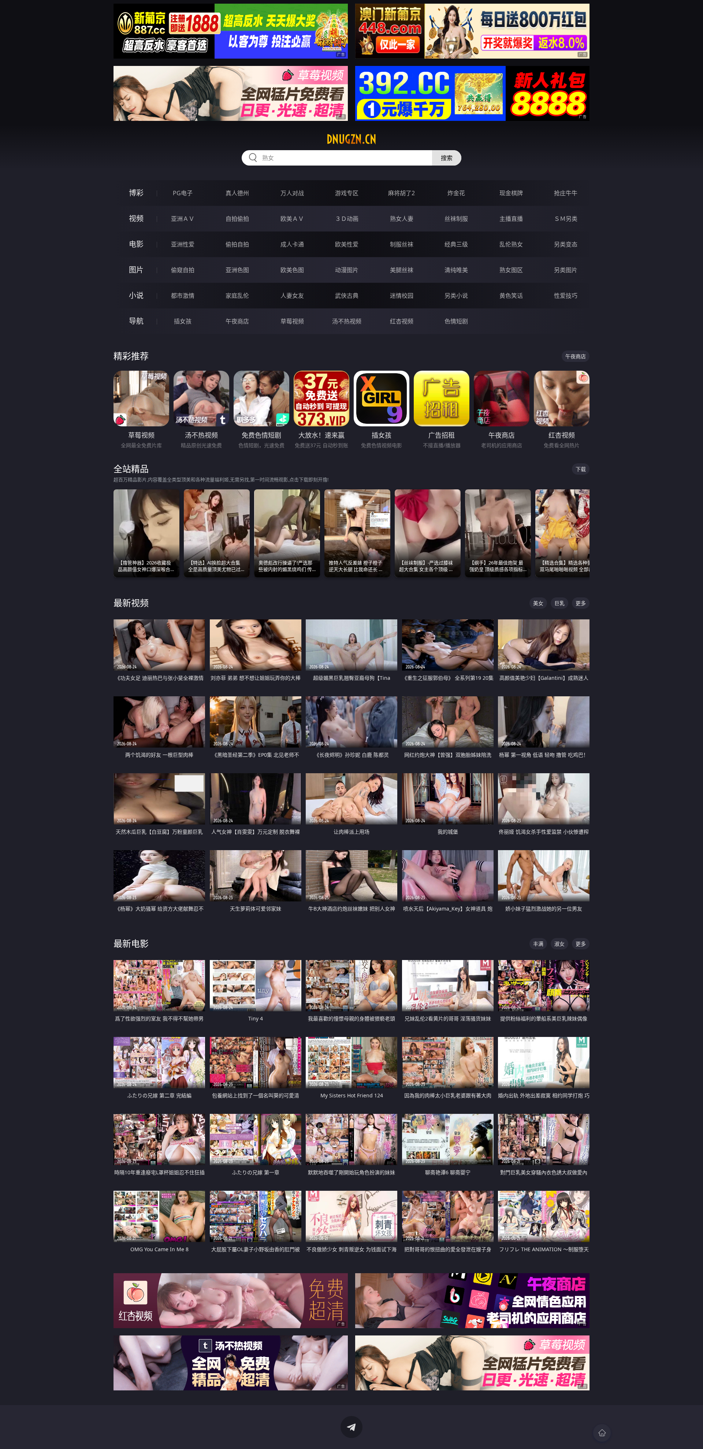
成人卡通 (292, 244)
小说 (136, 295)
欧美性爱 (346, 244)
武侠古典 (346, 296)
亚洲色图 (237, 270)
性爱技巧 (565, 296)
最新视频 (131, 603)
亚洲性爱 (182, 244)
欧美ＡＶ (292, 219)
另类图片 (565, 270)
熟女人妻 (401, 219)
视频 (136, 218)
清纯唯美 (456, 270)
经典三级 (456, 244)
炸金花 (456, 193)
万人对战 (292, 193)
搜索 (447, 158)
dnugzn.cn (351, 139)
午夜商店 (237, 321)
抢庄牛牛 (565, 193)
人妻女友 (292, 296)
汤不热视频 (346, 321)
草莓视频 (292, 321)
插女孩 (182, 321)
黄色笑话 (511, 296)
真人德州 (237, 193)
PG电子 (183, 193)
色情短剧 (456, 321)
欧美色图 (292, 270)
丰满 (538, 943)
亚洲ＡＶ (182, 219)
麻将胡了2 (401, 193)
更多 (581, 603)
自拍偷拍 (237, 219)
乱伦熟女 (511, 244)
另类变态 (565, 244)
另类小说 (456, 296)
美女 (538, 603)
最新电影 (131, 943)
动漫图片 (346, 270)
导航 (136, 321)
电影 (136, 244)
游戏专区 (346, 193)
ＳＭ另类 (565, 219)
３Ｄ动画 (346, 219)
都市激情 (182, 296)
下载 (581, 469)
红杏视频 (401, 321)
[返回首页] (602, 1433)
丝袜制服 (456, 219)
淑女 (559, 943)
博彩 (136, 193)
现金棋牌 (511, 193)
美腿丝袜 (401, 270)
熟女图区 (511, 270)
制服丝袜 (401, 244)
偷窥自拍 (182, 270)
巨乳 (559, 603)
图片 (136, 270)
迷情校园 (401, 296)
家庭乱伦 (237, 296)
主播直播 (511, 219)
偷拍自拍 (237, 244)
